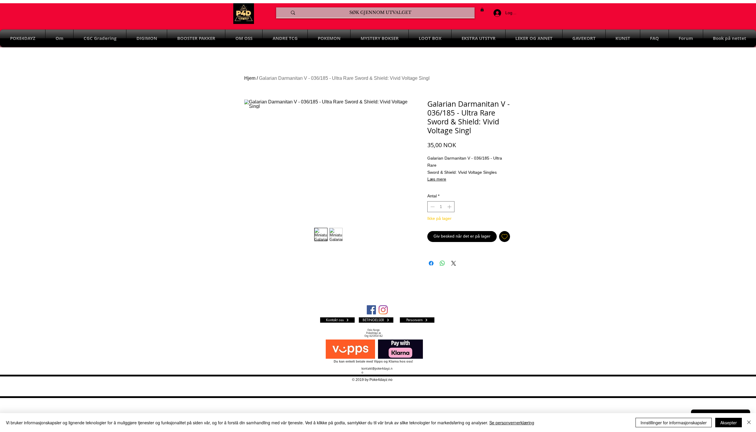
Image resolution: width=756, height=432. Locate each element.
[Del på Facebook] (431, 263)
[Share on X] (453, 263)
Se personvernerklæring (511, 422)
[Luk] (748, 422)
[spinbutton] (441, 207)
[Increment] (450, 207)
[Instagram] (383, 309)
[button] (482, 9)
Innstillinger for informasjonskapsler (674, 422)
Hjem (249, 78)
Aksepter (728, 422)
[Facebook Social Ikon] (371, 309)
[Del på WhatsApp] (442, 263)
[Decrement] (432, 207)
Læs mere (436, 179)
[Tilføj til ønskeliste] (504, 236)
